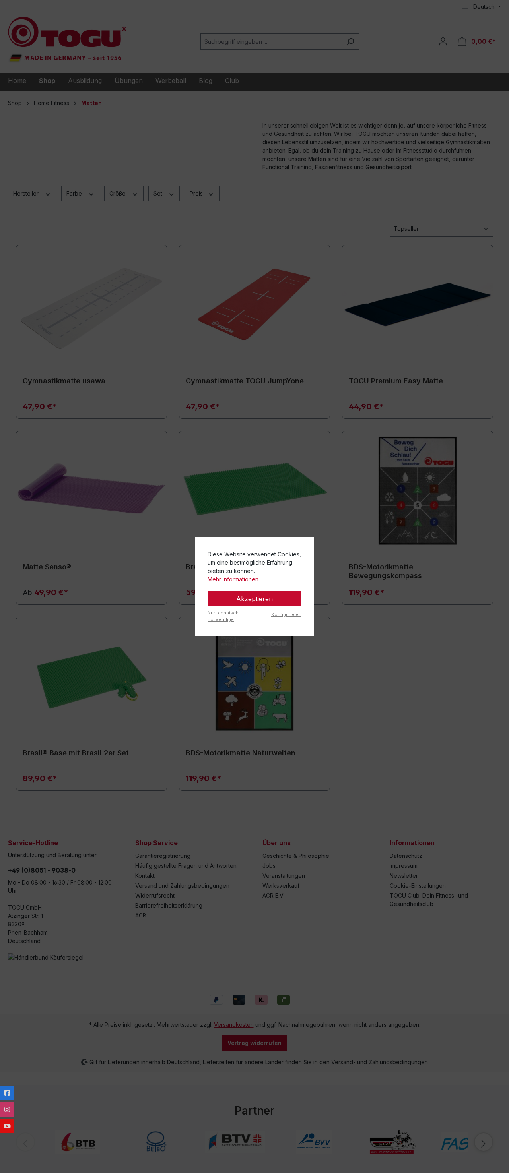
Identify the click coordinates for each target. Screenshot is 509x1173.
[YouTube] (7, 1126)
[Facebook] (7, 1093)
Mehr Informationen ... (236, 579)
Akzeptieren (254, 599)
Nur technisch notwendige (223, 616)
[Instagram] (7, 1109)
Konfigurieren (286, 614)
